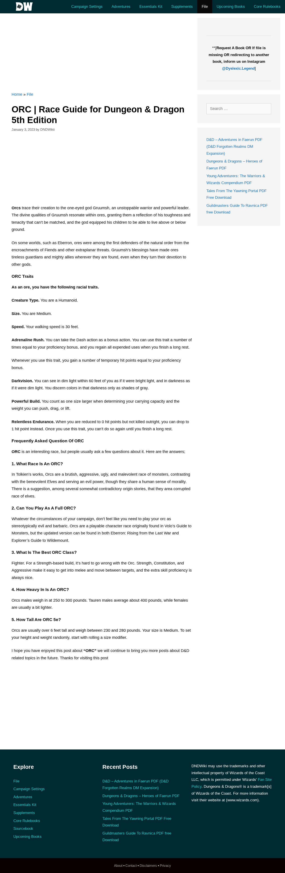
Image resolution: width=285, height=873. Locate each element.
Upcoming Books (231, 6)
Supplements (182, 6)
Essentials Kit (150, 6)
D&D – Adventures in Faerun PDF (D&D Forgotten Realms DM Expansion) (234, 146)
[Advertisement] (99, 49)
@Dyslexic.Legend (238, 68)
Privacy (165, 865)
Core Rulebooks (267, 6)
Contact (131, 865)
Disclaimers (148, 865)
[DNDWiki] (25, 6)
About (118, 865)
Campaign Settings (87, 6)
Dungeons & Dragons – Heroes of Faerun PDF (140, 796)
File (205, 6)
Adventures (121, 6)
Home (17, 94)
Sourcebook (23, 828)
